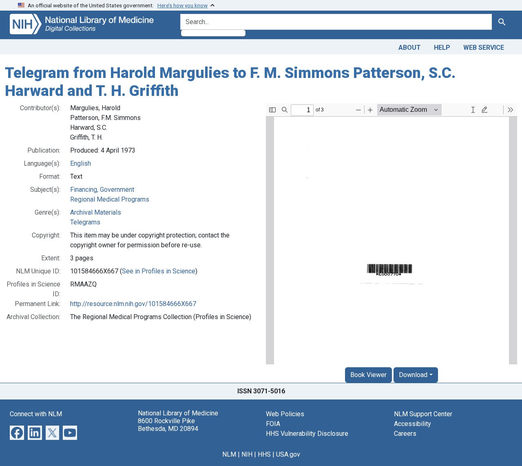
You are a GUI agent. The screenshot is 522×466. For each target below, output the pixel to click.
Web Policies (285, 414)
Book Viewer (368, 375)
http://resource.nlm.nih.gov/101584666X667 (133, 304)
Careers (405, 433)
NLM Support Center (423, 414)
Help (442, 47)
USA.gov (288, 454)
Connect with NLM (36, 414)
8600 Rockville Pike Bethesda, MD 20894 (168, 425)
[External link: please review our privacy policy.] (17, 432)
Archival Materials (95, 212)
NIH (246, 454)
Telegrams (85, 222)
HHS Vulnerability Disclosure (307, 433)
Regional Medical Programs (109, 199)
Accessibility (412, 424)
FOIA (273, 424)
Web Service (483, 47)
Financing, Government (102, 189)
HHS (264, 454)
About (409, 47)
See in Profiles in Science (158, 271)
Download (413, 375)
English (80, 163)
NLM (229, 454)
